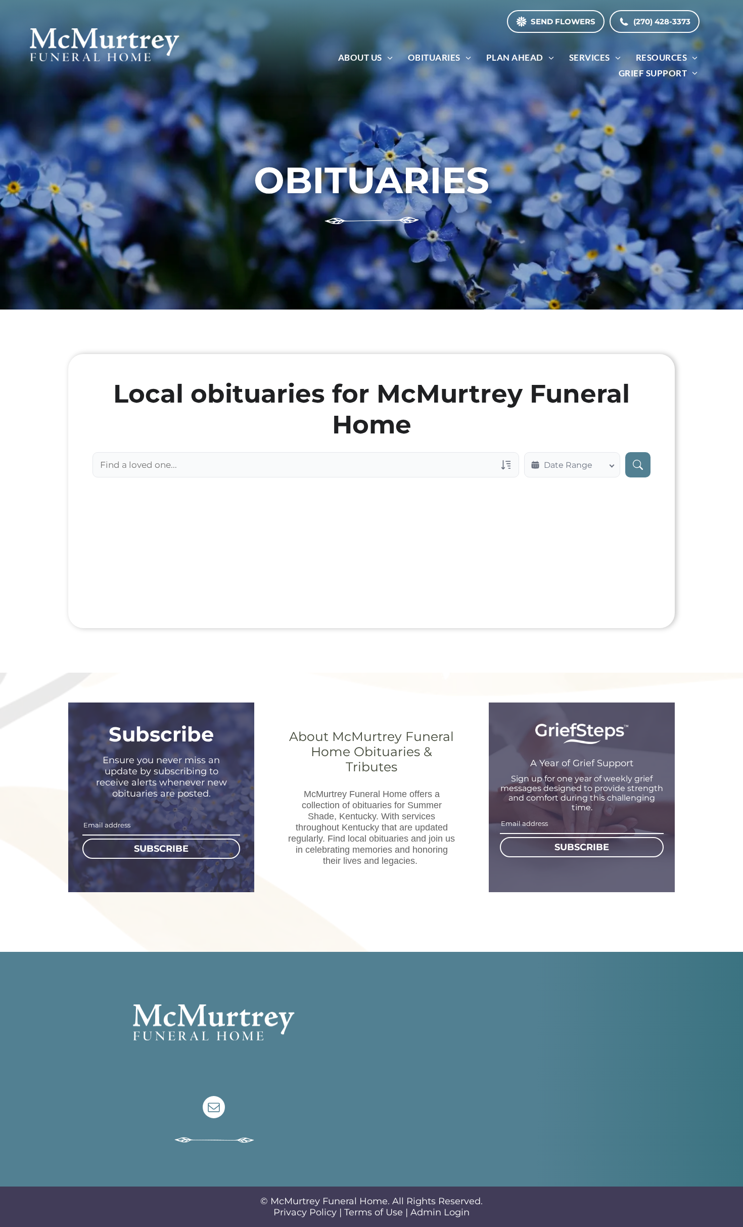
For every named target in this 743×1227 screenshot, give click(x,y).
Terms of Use (373, 1212)
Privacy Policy (305, 1212)
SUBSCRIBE (161, 848)
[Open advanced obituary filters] (506, 465)
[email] (214, 1108)
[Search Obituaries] (638, 464)
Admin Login (440, 1212)
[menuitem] (365, 57)
